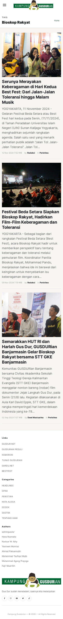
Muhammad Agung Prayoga (15, 561)
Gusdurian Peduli (12, 449)
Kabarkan (7, 455)
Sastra (6, 513)
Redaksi (31, 153)
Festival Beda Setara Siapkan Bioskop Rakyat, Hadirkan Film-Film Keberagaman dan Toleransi (30, 219)
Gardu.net (8, 465)
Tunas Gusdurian (12, 460)
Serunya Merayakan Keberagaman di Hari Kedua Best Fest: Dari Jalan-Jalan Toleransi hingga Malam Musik (29, 92)
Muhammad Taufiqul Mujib (14, 556)
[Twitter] (23, 598)
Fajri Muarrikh (8, 566)
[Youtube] (16, 598)
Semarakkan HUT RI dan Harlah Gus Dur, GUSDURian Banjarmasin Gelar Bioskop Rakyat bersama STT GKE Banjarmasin (29, 352)
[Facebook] (4, 598)
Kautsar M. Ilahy (9, 541)
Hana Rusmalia (9, 537)
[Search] (10, 5)
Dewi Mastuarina (35, 417)
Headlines (8, 485)
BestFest (7, 471)
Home (56, 20)
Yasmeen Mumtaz (10, 546)
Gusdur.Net (9, 444)
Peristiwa (44, 153)
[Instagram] (10, 598)
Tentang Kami (10, 518)
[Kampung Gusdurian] (33, 5)
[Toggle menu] (4, 5)
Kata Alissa (8, 502)
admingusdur (8, 532)
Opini (5, 491)
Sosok (6, 507)
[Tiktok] (29, 598)
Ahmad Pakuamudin (11, 551)
